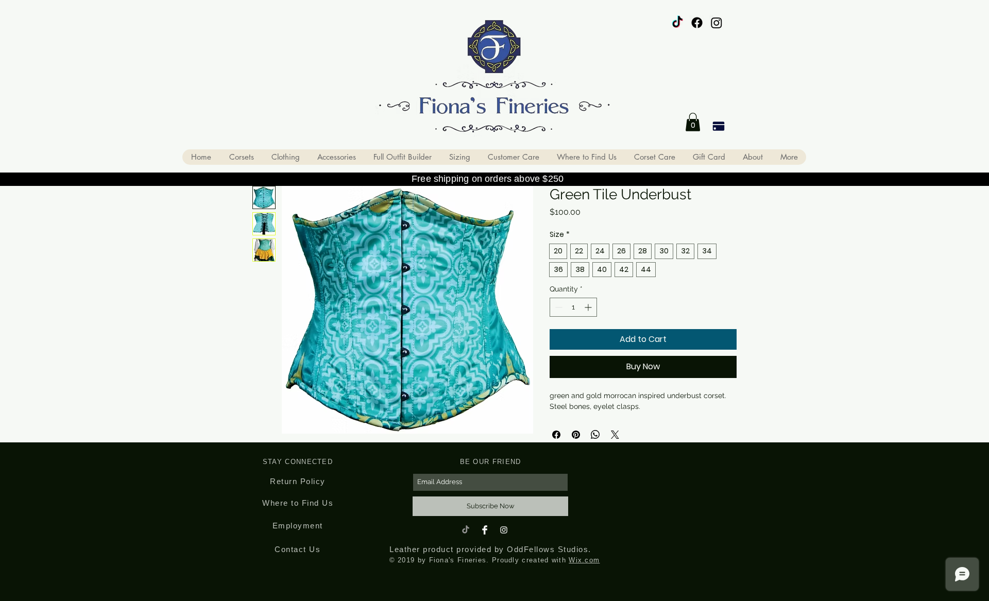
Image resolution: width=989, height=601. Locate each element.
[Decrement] (557, 307)
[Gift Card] (718, 126)
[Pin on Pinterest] (576, 434)
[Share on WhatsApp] (595, 434)
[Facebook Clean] (484, 530)
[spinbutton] (573, 307)
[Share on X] (615, 434)
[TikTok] (677, 22)
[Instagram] (716, 22)
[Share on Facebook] (556, 434)
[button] (693, 122)
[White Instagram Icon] (503, 530)
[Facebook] (697, 22)
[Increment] (589, 307)
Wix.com (584, 560)
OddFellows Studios (547, 549)
